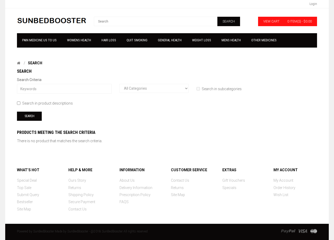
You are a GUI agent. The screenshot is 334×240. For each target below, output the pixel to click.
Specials (229, 188)
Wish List (280, 195)
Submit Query (28, 195)
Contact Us (77, 209)
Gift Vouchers (233, 180)
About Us (127, 180)
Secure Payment (81, 202)
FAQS (124, 202)
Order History (284, 188)
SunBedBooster (43, 231)
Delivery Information (136, 188)
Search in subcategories (222, 89)
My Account (283, 180)
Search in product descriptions (47, 103)
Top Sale (24, 188)
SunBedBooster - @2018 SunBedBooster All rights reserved (107, 231)
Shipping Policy (81, 195)
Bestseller (25, 202)
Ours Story (77, 180)
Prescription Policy (135, 195)
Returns (74, 188)
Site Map (24, 209)
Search (35, 63)
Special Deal (27, 180)
